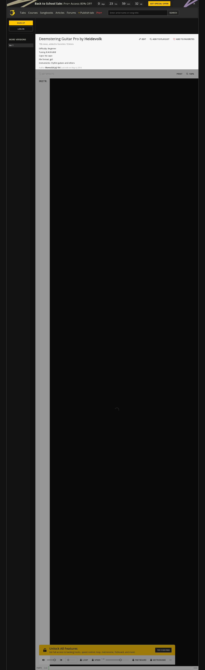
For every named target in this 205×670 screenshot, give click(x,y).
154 (58, 67)
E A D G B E (51, 52)
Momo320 (49, 67)
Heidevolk (93, 38)
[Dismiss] (194, 3)
